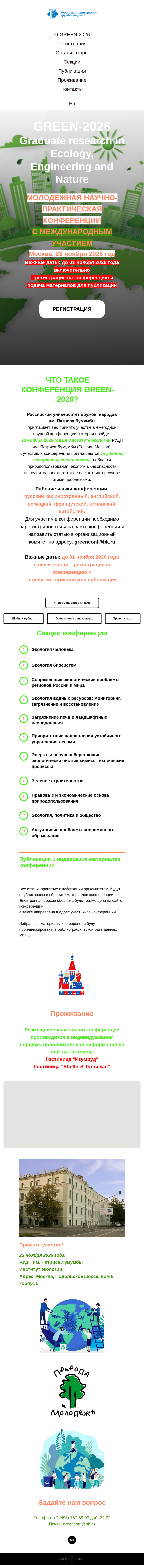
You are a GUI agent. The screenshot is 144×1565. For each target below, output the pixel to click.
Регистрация (72, 43)
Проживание (72, 80)
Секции (72, 62)
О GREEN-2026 (72, 34)
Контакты (72, 89)
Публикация (72, 71)
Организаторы (72, 52)
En (72, 103)
